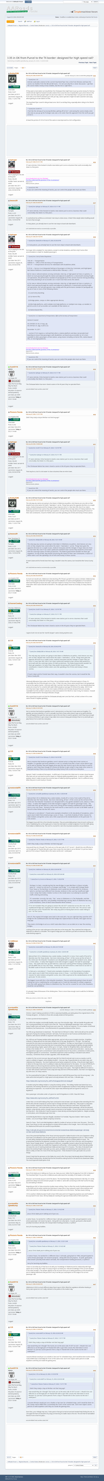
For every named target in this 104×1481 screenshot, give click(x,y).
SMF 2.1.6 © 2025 (9, 1476)
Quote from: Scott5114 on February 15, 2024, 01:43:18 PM (45, 757)
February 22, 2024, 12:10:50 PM (34, 1329)
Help (81, 1477)
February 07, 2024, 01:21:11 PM (34, 162)
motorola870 (15, 788)
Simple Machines (19, 1476)
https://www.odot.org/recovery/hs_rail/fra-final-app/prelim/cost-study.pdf (49, 1081)
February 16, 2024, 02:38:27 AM (34, 865)
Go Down (10, 68)
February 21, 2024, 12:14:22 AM (34, 1170)
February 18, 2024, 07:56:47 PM (34, 943)
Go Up (9, 1457)
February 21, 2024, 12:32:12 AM (34, 1205)
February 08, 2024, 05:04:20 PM (34, 536)
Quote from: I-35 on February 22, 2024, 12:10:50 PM (43, 1374)
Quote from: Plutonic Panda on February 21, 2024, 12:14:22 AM (46, 1209)
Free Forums (14, 1478)
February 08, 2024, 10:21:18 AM (34, 500)
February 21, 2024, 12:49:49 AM (34, 1237)
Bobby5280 (14, 73)
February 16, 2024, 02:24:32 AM (34, 835)
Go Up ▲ (96, 1477)
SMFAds (7, 1478)
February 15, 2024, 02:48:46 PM (34, 753)
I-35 (11, 640)
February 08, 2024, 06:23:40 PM (34, 575)
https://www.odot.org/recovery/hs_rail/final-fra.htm (42, 1098)
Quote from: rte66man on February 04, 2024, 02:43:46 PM (45, 869)
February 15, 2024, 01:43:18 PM (34, 708)
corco (47, 25)
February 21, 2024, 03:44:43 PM (34, 1284)
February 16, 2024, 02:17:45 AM (34, 790)
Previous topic (83, 62)
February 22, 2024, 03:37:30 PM (34, 1370)
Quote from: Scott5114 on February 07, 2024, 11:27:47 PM (45, 448)
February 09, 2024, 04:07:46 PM (34, 642)
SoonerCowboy (16, 603)
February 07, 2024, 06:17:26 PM (34, 236)
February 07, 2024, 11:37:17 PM (34, 414)
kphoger (13, 160)
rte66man (14, 941)
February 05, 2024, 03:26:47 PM (34, 75)
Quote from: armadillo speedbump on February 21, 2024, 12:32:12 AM (48, 1241)
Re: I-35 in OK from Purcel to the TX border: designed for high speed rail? (48, 73)
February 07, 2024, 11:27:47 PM (34, 369)
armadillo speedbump (13, 1008)
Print (95, 68)
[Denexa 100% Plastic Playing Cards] (9, 404)
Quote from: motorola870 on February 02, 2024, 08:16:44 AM (47, 874)
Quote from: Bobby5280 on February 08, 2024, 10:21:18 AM (45, 540)
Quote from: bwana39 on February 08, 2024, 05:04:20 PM (45, 646)
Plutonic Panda (16, 412)
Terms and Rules (88, 1477)
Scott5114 (14, 367)
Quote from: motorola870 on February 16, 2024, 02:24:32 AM (46, 1333)
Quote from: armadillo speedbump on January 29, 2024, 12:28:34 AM (48, 794)
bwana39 (13, 200)
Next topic (92, 62)
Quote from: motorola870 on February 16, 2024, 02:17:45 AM (46, 947)
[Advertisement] (52, 42)
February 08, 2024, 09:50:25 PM (34, 605)
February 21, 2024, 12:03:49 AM (34, 1009)
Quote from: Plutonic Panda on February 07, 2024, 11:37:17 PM (46, 839)
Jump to (70, 1465)
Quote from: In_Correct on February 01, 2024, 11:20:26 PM (47, 879)
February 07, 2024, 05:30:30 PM (34, 202)
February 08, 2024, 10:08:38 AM (34, 444)
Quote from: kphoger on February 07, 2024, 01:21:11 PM (44, 206)
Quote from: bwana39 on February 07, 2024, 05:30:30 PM (45, 240)
